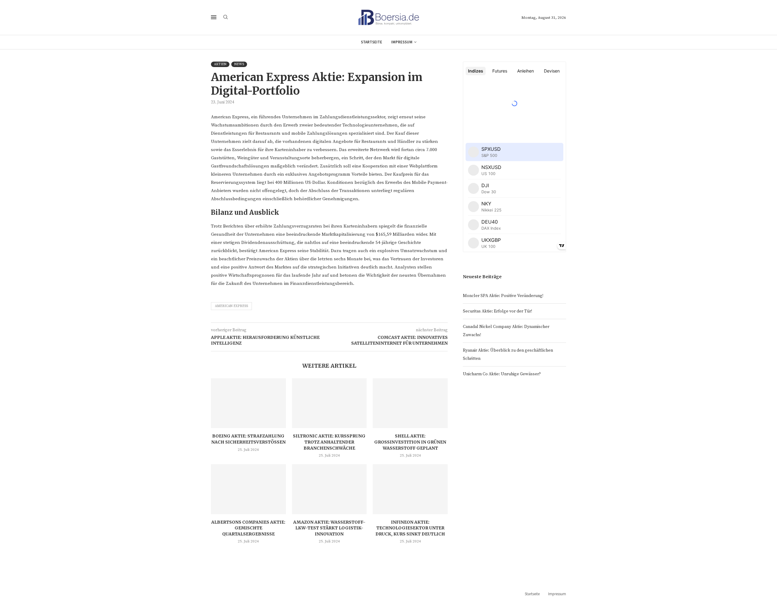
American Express (231, 306)
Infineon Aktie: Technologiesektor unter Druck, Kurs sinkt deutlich (410, 528)
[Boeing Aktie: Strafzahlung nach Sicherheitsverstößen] (248, 403)
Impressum (401, 42)
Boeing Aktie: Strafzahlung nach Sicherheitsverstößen (248, 439)
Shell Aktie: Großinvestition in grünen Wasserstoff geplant (410, 442)
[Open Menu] (213, 17)
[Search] (225, 17)
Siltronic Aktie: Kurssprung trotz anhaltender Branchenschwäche (329, 442)
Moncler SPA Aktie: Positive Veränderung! (503, 296)
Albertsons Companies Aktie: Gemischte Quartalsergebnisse (248, 528)
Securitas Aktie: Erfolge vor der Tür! (497, 311)
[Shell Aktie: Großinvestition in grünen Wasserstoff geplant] (410, 403)
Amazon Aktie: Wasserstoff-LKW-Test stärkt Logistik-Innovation (329, 528)
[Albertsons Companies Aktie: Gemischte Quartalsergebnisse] (248, 489)
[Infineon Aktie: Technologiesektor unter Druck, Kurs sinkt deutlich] (410, 489)
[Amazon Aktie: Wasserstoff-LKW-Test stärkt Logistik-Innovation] (329, 489)
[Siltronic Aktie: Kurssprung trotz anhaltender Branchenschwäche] (329, 403)
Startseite (371, 42)
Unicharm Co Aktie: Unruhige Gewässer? (502, 374)
